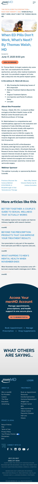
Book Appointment (13, 327)
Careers (4, 397)
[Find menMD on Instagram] (19, 449)
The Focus (5, 9)
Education (4, 401)
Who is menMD (6, 392)
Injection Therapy (8, 12)
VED (19, 12)
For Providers (5, 394)
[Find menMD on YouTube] (24, 449)
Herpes (23, 418)
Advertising (5, 404)
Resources (24, 394)
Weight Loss (25, 401)
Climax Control (26, 411)
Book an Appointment (28, 392)
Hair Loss (24, 415)
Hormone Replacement (29, 399)
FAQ (2, 427)
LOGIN (30, 380)
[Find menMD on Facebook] (7, 449)
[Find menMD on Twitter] (11, 449)
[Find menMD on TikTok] (28, 449)
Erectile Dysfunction (19, 9)
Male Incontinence (27, 408)
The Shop (4, 399)
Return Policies (6, 424)
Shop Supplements (26, 330)
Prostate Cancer (26, 404)
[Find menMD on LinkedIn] (15, 449)
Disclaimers (5, 436)
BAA (2, 438)
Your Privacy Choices (8, 434)
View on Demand (9, 62)
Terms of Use (5, 429)
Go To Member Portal (19, 317)
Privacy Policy (6, 431)
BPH (22, 406)
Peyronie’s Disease (27, 413)
